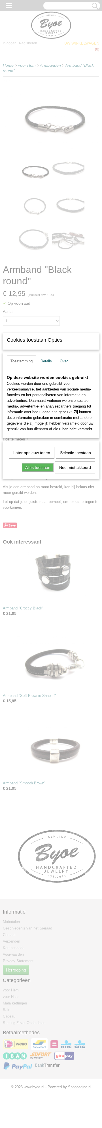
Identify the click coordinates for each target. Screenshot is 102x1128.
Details (46, 361)
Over (64, 361)
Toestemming (21, 361)
